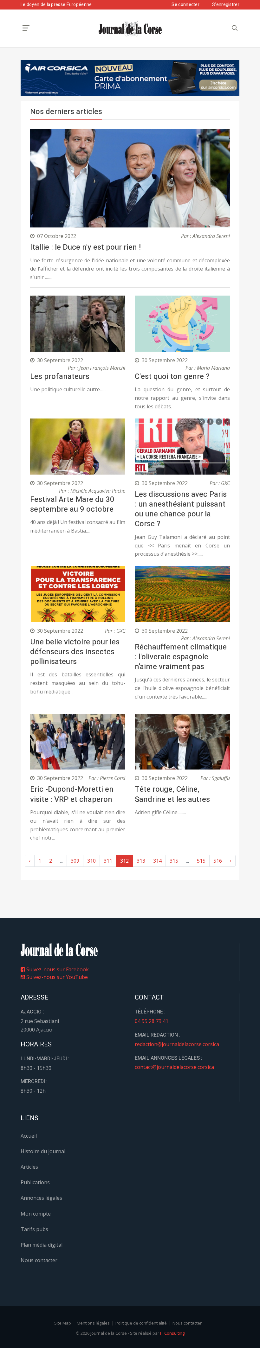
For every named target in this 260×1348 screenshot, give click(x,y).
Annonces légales (41, 1197)
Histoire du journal (43, 1151)
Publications (35, 1182)
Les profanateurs (59, 376)
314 (157, 860)
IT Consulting (172, 1333)
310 (91, 860)
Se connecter (185, 4)
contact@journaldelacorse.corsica (174, 1067)
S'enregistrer (225, 4)
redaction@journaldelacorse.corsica (177, 1044)
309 (75, 860)
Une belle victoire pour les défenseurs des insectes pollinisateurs (75, 651)
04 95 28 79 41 (151, 1021)
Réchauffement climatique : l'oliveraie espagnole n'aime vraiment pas (181, 657)
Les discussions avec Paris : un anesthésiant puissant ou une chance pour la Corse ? (181, 509)
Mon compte (36, 1213)
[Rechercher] (234, 28)
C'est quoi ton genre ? (172, 376)
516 (217, 860)
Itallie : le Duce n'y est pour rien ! (85, 247)
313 (141, 860)
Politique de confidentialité (141, 1323)
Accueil (29, 1135)
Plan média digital (41, 1244)
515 (201, 860)
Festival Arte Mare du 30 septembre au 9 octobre (72, 504)
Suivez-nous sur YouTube (56, 977)
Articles (29, 1166)
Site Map (62, 1323)
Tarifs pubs (34, 1229)
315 (174, 860)
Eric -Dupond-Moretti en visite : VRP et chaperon (72, 794)
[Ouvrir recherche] (26, 28)
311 (108, 860)
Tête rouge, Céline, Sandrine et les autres (172, 794)
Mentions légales (93, 1323)
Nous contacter (39, 1260)
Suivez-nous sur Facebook (57, 969)
